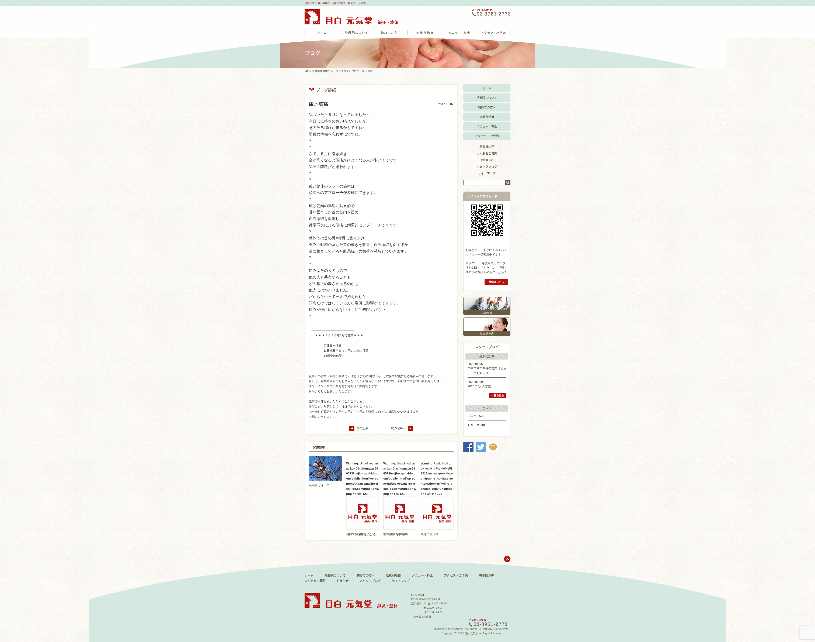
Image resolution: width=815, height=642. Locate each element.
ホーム (486, 88)
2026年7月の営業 (479, 386)
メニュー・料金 (486, 126)
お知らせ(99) (476, 424)
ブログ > (346, 71)
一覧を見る (497, 395)
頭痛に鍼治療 (429, 534)
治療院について (486, 97)
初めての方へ (487, 107)
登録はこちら (496, 281)
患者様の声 (486, 146)
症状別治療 (486, 117)
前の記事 (362, 428)
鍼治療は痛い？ (319, 485)
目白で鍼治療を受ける (361, 534)
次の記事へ (398, 428)
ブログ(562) (476, 416)
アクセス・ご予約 (487, 136)
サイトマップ (487, 173)
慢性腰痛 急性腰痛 (395, 534)
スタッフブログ (486, 166)
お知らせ (487, 160)
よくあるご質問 (486, 153)
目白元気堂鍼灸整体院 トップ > (323, 71)
